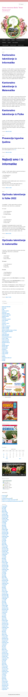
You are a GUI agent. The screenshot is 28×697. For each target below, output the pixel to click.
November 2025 (5, 517)
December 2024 (5, 532)
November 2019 (5, 609)
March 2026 (4, 511)
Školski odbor (5, 346)
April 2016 (4, 663)
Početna (3, 39)
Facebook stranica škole (6, 498)
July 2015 (4, 674)
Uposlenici (4, 349)
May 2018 (4, 631)
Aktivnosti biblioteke (6, 306)
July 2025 (4, 522)
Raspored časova (5, 341)
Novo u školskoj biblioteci (7, 331)
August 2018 (4, 628)
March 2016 (4, 664)
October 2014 (4, 686)
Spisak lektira (5, 348)
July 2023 (4, 555)
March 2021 (4, 590)
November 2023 (5, 550)
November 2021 (5, 580)
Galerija (3, 359)
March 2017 (4, 649)
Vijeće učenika (5, 353)
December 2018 (5, 623)
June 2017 (4, 645)
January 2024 (4, 547)
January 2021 (4, 593)
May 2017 (4, 646)
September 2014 (5, 688)
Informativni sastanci (6, 319)
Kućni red (4, 324)
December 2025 (5, 515)
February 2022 (5, 579)
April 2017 (4, 648)
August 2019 (4, 612)
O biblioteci (4, 333)
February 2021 (5, 591)
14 (3, 454)
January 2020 (4, 606)
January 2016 (4, 667)
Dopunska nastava (6, 313)
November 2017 (5, 639)
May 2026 (4, 508)
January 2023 (4, 564)
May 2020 (4, 601)
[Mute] (22, 474)
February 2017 (5, 650)
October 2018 (4, 626)
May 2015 (4, 677)
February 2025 (5, 529)
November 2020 (5, 595)
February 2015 (5, 681)
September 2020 (5, 597)
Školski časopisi (5, 345)
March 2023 (4, 561)
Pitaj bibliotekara (5, 335)
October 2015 (4, 670)
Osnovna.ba (4, 495)
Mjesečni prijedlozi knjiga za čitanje (9, 330)
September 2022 (5, 569)
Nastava (13, 39)
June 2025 (4, 523)
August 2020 (4, 598)
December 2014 (5, 684)
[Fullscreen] (24, 474)
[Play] (3, 474)
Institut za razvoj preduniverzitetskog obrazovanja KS (12, 501)
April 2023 (4, 559)
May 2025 (4, 525)
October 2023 (4, 551)
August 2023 (4, 554)
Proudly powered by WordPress (14, 694)
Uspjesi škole (5, 350)
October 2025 (4, 518)
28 (3, 457)
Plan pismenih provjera (7, 337)
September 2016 (5, 657)
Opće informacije (5, 334)
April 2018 (4, 633)
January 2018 (4, 637)
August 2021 (4, 584)
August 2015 (4, 673)
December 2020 (5, 594)
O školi (8, 39)
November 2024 (5, 533)
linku (15, 149)
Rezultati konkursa (6, 342)
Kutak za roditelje (5, 327)
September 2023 (5, 552)
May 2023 (4, 558)
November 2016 (5, 655)
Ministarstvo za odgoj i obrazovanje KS (9, 499)
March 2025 (4, 528)
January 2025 (4, 530)
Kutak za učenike (5, 328)
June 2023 (4, 557)
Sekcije (3, 344)
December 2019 (5, 608)
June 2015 (4, 675)
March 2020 (4, 604)
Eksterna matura (21, 45)
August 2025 (4, 521)
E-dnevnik (4, 497)
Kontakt (9, 42)
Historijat (4, 317)
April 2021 (4, 588)
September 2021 (5, 583)
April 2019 (4, 617)
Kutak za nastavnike (6, 326)
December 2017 (5, 638)
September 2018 (5, 627)
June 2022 (4, 573)
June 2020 (4, 599)
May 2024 (4, 541)
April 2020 (4, 602)
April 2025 (4, 526)
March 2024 (4, 544)
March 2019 (4, 619)
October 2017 (4, 641)
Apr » (20, 458)
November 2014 (5, 685)
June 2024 (4, 540)
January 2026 (4, 514)
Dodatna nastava (5, 310)
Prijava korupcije (5, 45)
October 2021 (4, 581)
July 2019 (4, 613)
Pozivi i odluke (5, 338)
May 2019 (4, 616)
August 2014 (4, 689)
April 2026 (4, 510)
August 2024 (4, 537)
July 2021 (4, 586)
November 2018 (5, 624)
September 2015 (5, 671)
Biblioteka (4, 42)
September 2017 (5, 642)
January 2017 (4, 652)
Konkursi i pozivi (13, 45)
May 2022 (4, 575)
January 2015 (4, 682)
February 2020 (5, 605)
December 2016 (5, 653)
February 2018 (5, 635)
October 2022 (4, 568)
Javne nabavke (15, 42)
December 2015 (5, 668)
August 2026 (4, 506)
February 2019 (5, 620)
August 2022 (4, 570)
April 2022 (4, 576)
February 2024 (5, 546)
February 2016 (5, 666)
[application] (14, 469)
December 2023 (5, 548)
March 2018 (4, 634)
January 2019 (4, 621)
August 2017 (4, 644)
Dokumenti (4, 312)
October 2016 (4, 656)
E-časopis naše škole (6, 315)
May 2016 (4, 662)
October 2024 (4, 535)
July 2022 (4, 572)
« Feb (7, 458)
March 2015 (4, 679)
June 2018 (4, 630)
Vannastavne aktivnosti (20, 39)
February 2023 (5, 562)
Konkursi (4, 321)
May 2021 (4, 587)
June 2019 (4, 615)
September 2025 (5, 519)
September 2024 (5, 536)
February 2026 (5, 512)
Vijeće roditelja (5, 352)
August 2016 (4, 659)
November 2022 (5, 566)
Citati (3, 309)
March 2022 (4, 577)
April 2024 (4, 543)
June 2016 (4, 660)
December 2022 (5, 565)
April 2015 (4, 678)
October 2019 (4, 610)
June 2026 (4, 507)
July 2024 (4, 539)
